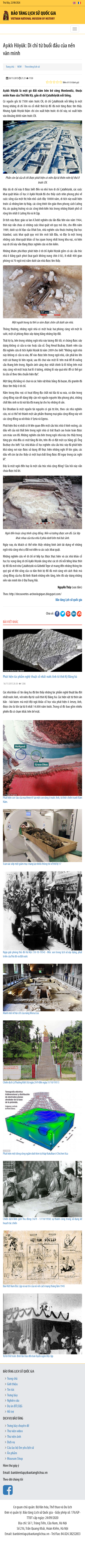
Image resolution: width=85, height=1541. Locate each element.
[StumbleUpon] (79, 614)
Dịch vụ (11, 1442)
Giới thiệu (12, 1384)
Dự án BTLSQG (14, 1406)
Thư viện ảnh (14, 1437)
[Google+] (68, 614)
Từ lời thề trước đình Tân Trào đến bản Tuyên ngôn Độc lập (28, 1356)
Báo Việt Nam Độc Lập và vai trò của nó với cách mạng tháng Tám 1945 (34, 1286)
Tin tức (10, 1390)
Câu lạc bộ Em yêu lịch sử (20, 1448)
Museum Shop (15, 1459)
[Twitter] (62, 614)
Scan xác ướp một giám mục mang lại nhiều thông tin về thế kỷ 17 (32, 864)
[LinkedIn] (73, 614)
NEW (19, 66)
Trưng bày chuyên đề (18, 1426)
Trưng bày (12, 1395)
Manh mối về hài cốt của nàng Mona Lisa (21, 1013)
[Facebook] (57, 614)
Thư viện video (15, 1431)
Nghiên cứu (13, 1401)
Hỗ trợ (10, 1412)
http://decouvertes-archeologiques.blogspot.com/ (35, 594)
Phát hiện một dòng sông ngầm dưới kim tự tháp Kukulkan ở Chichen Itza (35, 1153)
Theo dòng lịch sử (32, 66)
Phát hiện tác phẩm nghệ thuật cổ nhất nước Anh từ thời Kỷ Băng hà (40, 677)
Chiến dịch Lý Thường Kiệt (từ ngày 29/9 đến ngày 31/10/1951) (31, 1082)
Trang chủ (10, 66)
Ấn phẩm (12, 1453)
